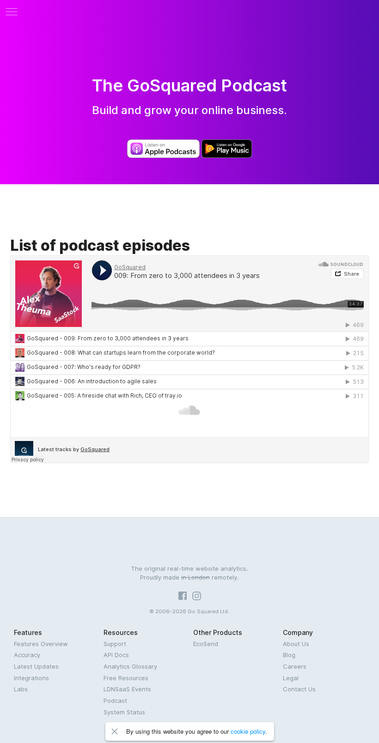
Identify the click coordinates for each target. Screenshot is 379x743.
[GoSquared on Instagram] (196, 598)
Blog (289, 654)
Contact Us (299, 689)
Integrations (31, 678)
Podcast (115, 700)
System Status (124, 712)
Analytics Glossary (130, 666)
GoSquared (189, 11)
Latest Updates (36, 666)
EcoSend (205, 643)
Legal (291, 678)
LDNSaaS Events (127, 689)
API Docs (116, 654)
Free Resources (126, 678)
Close (114, 731)
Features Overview (41, 643)
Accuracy (27, 654)
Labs (21, 689)
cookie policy (248, 731)
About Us (296, 643)
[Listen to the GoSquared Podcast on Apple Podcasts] (164, 155)
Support (115, 643)
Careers (294, 666)
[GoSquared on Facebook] (183, 598)
